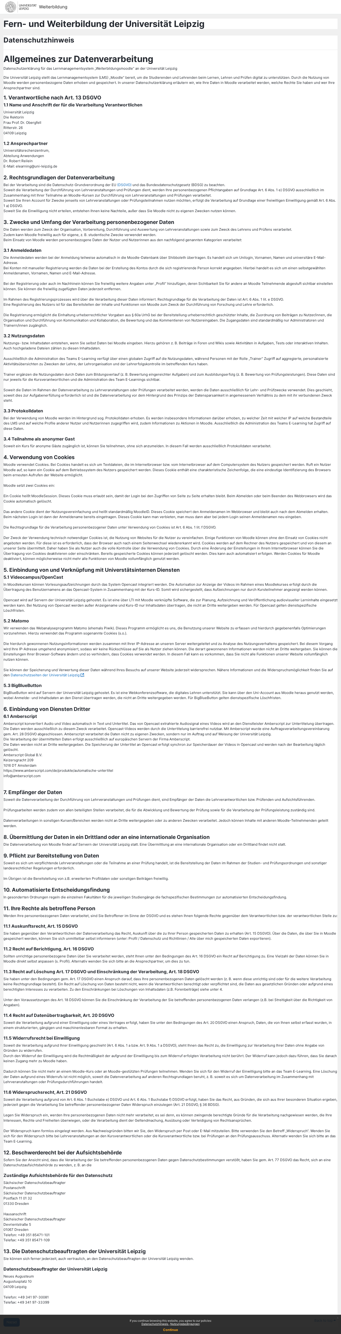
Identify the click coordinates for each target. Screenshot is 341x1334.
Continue (170, 1330)
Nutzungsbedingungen (185, 1324)
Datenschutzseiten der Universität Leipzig (45, 675)
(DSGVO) (124, 185)
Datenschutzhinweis (155, 1324)
